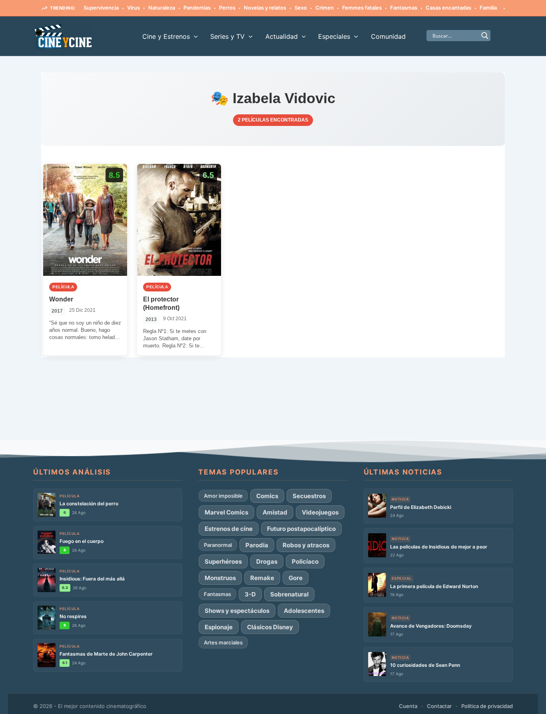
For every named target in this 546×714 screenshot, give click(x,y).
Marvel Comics (226, 512)
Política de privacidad (487, 706)
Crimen (324, 7)
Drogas (266, 561)
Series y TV (227, 36)
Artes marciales (223, 642)
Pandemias (197, 7)
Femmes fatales (362, 7)
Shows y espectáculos (237, 610)
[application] (194, 36)
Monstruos (220, 578)
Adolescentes (304, 610)
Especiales (334, 36)
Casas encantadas (448, 7)
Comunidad (388, 36)
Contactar (439, 706)
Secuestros (309, 496)
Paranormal (218, 545)
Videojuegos (320, 512)
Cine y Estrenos (166, 36)
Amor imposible (223, 496)
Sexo (301, 7)
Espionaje (219, 627)
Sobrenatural (289, 594)
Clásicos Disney (270, 627)
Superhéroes (223, 561)
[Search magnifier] (484, 35)
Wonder (61, 299)
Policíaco (305, 561)
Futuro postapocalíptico (301, 529)
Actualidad (281, 36)
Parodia (256, 545)
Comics (267, 496)
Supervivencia (101, 7)
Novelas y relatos (265, 7)
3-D (250, 594)
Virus (133, 7)
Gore (296, 578)
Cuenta (408, 706)
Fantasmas (403, 7)
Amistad (275, 512)
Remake (262, 578)
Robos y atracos (306, 545)
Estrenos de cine (229, 529)
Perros (227, 7)
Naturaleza (161, 7)
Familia (488, 7)
